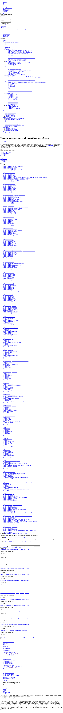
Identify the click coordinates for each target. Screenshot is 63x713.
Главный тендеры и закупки (9, 303)
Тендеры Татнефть (7, 451)
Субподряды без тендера (8, 122)
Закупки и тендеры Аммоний (9, 321)
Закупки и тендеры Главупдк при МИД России (13, 201)
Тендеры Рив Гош (6, 428)
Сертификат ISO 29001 (13, 102)
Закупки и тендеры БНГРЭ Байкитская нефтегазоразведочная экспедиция (18, 481)
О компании (5, 640)
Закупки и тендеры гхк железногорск (11, 268)
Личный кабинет (4, 24)
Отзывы (4, 131)
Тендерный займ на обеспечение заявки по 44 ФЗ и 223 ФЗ (20, 76)
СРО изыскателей (11, 87)
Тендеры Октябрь (6, 418)
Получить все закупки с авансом (7, 636)
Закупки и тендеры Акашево (9, 298)
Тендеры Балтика (6, 358)
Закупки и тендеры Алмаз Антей (10, 305)
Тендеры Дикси (6, 374)
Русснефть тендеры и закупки (9, 279)
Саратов (46, 706)
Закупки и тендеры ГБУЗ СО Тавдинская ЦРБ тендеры (14, 169)
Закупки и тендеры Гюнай (8, 186)
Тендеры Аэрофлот (7, 356)
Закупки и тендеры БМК (8, 478)
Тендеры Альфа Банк (7, 362)
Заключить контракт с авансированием (8, 29)
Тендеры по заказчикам (10, 115)
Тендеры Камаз (6, 383)
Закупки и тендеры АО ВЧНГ (9, 337)
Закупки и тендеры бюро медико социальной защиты (14, 520)
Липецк (28, 703)
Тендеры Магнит (6, 394)
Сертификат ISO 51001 (13, 103)
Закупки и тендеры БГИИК (9, 455)
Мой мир (5, 688)
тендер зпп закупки (7, 484)
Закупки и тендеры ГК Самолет (9, 188)
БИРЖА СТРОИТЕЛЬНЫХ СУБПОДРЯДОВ (12, 666)
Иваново (21, 702)
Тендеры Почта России (8, 422)
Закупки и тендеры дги (8, 339)
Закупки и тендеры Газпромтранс (10, 529)
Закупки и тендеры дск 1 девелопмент (11, 522)
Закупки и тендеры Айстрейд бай (10, 283)
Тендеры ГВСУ (6, 343)
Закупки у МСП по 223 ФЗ (11, 129)
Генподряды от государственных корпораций (14, 118)
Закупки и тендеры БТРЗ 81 (9, 503)
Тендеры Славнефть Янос (8, 441)
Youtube (4, 690)
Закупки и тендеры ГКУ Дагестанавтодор (12, 193)
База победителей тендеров (11, 126)
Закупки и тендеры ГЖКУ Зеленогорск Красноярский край (15, 179)
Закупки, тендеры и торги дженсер (10, 364)
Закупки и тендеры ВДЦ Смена (9, 241)
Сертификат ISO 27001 (13, 100)
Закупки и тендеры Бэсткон (9, 518)
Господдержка (6, 127)
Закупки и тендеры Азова (8, 262)
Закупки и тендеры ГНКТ (8, 210)
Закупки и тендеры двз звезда (9, 326)
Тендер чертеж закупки (8, 352)
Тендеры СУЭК (6, 450)
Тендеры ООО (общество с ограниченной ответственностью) (16, 477)
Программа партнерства (8, 656)
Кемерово (52, 702)
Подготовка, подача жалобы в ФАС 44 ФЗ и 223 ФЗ (19, 62)
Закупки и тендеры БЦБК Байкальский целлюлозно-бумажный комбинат (18, 512)
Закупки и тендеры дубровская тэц (10, 527)
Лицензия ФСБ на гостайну (14, 108)
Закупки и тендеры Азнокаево (9, 258)
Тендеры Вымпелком (7, 367)
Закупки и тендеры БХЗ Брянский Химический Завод (14, 509)
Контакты (5, 135)
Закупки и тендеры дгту (8, 332)
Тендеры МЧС (6, 490)
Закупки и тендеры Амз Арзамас (10, 324)
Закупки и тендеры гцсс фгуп (9, 284)
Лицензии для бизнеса (10, 105)
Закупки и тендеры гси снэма (9, 236)
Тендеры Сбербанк (7, 333)
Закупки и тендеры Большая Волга (10, 487)
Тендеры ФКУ (6, 340)
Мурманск (57, 703)
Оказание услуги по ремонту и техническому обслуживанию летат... (14, 574)
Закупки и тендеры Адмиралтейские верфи (12, 250)
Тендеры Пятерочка (7, 427)
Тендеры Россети (6, 432)
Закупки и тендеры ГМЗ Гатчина (10, 202)
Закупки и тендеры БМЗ (8, 476)
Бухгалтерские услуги (10, 66)
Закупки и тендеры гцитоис (9, 274)
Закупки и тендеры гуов (8, 256)
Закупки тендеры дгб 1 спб (8, 335)
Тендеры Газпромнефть (8, 370)
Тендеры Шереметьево (7, 468)
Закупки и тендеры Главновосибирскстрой (12, 197)
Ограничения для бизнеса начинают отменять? (15, 537)
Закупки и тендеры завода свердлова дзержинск (13, 396)
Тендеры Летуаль (6, 389)
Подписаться (37, 546)
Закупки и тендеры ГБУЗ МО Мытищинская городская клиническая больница (19, 530)
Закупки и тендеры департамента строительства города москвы (16, 347)
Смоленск (58, 706)
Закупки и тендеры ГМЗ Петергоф (10, 203)
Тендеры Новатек (6, 417)
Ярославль (10, 708)
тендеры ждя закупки (7, 456)
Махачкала (46, 703)
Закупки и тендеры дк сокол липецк (10, 413)
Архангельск (4, 701)
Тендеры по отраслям (9, 114)
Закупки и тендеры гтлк (8, 246)
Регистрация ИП (11, 65)
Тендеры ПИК (6, 420)
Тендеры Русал (6, 438)
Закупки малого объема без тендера (12, 121)
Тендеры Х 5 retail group (8, 467)
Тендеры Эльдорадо (7, 469)
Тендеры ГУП (6, 485)
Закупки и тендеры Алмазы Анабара (10, 311)
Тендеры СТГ (6, 444)
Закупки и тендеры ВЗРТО (8, 273)
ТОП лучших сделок (9, 133)
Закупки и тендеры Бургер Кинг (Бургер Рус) (12, 505)
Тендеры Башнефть (7, 359)
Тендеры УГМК (6, 460)
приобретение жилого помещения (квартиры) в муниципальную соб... (15, 549)
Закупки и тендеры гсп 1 (8, 239)
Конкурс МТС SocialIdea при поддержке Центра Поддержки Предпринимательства (22, 541)
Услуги (4, 48)
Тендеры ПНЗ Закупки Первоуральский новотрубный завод (15, 403)
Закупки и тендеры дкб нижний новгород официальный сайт (16, 489)
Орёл (47, 704)
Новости (5, 2)
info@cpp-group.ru (12, 30)
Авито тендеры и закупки (8, 206)
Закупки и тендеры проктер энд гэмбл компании (13, 291)
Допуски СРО (8, 81)
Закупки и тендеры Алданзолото (10, 307)
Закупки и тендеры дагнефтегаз (9, 306)
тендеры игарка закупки (8, 411)
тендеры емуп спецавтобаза (9, 416)
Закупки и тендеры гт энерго (9, 248)
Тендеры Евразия (6, 377)
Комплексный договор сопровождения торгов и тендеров (20, 50)
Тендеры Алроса (6, 353)
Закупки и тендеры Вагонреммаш (10, 229)
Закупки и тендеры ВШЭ (8, 237)
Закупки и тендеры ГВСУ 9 (9, 175)
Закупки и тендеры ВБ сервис (9, 233)
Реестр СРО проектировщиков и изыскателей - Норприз (20, 91)
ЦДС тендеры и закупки (8, 310)
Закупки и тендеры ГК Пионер (9, 190)
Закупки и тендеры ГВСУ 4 (9, 173)
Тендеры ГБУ (6, 344)
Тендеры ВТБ (6, 366)
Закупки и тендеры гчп (8, 286)
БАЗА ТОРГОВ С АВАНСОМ (9, 660)
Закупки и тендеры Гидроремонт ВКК (11, 180)
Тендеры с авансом (7, 110)
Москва (52, 703)
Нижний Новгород (14, 704)
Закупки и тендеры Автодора (9, 211)
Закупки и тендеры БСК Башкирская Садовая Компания (15, 497)
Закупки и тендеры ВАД (8, 221)
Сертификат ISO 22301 (13, 98)
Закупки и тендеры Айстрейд (9, 275)
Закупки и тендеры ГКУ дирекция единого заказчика (14, 195)
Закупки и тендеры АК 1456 (9, 300)
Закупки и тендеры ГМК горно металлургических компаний (15, 207)
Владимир (56, 701)
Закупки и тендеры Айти (8, 278)
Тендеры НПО (6, 341)
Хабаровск (53, 707)
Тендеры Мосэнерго (7, 409)
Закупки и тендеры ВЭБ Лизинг (10, 345)
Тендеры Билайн (6, 365)
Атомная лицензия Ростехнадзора (15, 109)
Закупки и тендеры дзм (8, 388)
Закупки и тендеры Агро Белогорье (10, 245)
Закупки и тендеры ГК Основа (9, 191)
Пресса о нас (8, 44)
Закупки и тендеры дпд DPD (9, 511)
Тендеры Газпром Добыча (8, 368)
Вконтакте (5, 691)
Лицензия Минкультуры (13, 106)
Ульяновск (44, 707)
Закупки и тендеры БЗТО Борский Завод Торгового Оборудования (17, 465)
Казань (35, 702)
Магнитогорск (35, 703)
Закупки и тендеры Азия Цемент (10, 267)
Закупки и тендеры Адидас (8, 247)
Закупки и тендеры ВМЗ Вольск (10, 299)
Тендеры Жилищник (7, 379)
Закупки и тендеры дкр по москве (10, 410)
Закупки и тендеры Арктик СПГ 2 (10, 213)
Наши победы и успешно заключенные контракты (16, 132)
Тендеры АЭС (6, 492)
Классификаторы (6, 10)
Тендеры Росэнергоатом (8, 435)
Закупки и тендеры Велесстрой (9, 254)
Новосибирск (38, 704)
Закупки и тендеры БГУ (8, 458)
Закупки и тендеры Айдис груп (9, 285)
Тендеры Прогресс (7, 424)
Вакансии (7, 45)
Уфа (49, 707)
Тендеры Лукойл (6, 325)
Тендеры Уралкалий (7, 462)
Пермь (60, 704)
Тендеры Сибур (6, 440)
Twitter (4, 693)
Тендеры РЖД (6, 329)
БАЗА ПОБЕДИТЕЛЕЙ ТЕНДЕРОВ (11, 667)
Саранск (41, 706)
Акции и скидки (6, 648)
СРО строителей (11, 89)
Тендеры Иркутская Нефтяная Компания (11, 381)
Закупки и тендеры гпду (8, 222)
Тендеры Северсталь (7, 439)
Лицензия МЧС (11, 107)
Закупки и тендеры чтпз (8, 348)
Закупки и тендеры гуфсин (8, 240)
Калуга (47, 702)
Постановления (6, 9)
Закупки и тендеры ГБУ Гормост (10, 167)
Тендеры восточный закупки (9, 317)
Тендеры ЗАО (6, 336)
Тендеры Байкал (6, 357)
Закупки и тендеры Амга (8, 318)
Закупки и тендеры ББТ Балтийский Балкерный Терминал (15, 401)
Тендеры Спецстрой (7, 442)
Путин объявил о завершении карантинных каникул (16, 533)
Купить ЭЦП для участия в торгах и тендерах (17, 55)
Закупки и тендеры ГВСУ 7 (9, 170)
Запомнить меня (5, 23)
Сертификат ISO (11, 95)
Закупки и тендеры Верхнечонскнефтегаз (11, 265)
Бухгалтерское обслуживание (14, 73)
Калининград (41, 702)
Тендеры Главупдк (7, 373)
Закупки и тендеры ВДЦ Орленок (10, 243)
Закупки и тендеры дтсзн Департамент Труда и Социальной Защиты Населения (19, 525)
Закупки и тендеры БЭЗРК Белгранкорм (11, 461)
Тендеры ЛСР (6, 391)
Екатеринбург (15, 702)
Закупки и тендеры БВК (8, 449)
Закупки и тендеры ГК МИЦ (9, 189)
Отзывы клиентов (7, 646)
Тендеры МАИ (6, 397)
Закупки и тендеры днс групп (9, 501)
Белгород (22, 701)
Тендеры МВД (6, 488)
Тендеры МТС (6, 412)
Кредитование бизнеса (10, 75)
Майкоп (41, 703)
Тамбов (12, 707)
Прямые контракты (7, 117)
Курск (24, 703)
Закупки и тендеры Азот (8, 255)
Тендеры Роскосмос (7, 430)
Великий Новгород (41, 701)
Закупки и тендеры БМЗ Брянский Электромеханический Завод (16, 519)
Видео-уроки (5, 7)
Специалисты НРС (12, 86)
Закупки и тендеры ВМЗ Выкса (9, 301)
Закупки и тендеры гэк (8, 295)
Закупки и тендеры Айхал (8, 280)
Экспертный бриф (49, 145)
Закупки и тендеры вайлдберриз (10, 226)
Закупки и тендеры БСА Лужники (10, 498)
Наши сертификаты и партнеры (12, 42)
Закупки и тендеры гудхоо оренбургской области (13, 263)
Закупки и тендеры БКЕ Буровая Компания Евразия (14, 473)
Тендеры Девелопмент (7, 475)
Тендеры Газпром (6, 322)
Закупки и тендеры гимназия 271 (10, 182)
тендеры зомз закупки (7, 479)
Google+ (4, 689)
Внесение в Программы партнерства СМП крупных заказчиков (21, 58)
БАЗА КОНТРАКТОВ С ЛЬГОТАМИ (11, 653)
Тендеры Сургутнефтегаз (8, 445)
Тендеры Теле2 (6, 453)
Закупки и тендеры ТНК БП (9, 495)
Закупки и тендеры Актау (8, 296)
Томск (25, 707)
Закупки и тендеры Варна (8, 223)
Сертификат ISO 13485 (13, 96)
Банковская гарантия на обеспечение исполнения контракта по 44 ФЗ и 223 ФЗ (24, 77)
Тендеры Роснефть (7, 330)
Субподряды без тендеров (8, 665)
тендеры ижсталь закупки (8, 423)
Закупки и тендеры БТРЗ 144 (9, 502)
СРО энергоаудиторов (12, 83)
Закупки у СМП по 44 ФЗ (10, 128)
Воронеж (8, 702)
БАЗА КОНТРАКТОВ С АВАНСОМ (13, 111)
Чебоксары (59, 707)
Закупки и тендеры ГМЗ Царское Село (11, 204)
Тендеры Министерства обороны (10, 402)
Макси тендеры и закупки (8, 292)
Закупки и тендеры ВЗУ (8, 276)
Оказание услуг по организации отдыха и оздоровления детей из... (14, 561)
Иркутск (31, 702)
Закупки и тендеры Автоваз (9, 218)
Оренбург (51, 704)
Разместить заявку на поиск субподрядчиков (14, 125)
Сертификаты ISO (9, 93)
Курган (20, 703)
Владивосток (49, 701)
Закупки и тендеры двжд (8, 323)
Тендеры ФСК (6, 346)
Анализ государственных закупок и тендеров (17, 54)
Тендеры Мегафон (7, 399)
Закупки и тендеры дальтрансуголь (10, 309)
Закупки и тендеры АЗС (8, 264)
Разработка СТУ (11, 85)
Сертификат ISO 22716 (13, 99)
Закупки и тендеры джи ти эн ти (10, 372)
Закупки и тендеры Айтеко (8, 287)
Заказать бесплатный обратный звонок (25, 29)
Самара (27, 706)
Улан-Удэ (39, 707)
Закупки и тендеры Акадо (8, 288)
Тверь (16, 707)
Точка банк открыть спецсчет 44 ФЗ (15, 67)
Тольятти (21, 707)
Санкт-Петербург (34, 706)
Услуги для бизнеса (7, 650)
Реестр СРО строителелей (13, 92)
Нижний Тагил (23, 704)
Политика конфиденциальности (9, 678)
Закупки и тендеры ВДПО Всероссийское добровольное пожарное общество (19, 251)
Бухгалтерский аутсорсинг (13, 72)
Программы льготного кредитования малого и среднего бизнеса (21, 80)
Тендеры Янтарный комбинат (9, 472)
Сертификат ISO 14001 (13, 94)
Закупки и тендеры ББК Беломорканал (11, 398)
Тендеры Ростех (6, 433)
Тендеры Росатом (6, 429)
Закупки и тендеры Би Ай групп (10, 466)
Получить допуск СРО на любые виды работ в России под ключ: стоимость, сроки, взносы (27, 82)
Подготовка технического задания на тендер (17, 59)
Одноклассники (6, 692)
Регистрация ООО (12, 64)
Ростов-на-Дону (16, 706)
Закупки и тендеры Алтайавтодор (10, 312)
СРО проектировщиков (13, 88)
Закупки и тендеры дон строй (9, 506)
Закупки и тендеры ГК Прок (9, 192)
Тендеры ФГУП (6, 486)
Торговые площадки (7, 5)
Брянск (34, 701)
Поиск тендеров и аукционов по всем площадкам (18, 51)
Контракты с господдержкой (9, 652)
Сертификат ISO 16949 (13, 97)
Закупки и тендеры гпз (8, 224)
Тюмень (34, 707)
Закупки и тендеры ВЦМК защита (10, 334)
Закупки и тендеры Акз (8, 289)
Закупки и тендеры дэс (8, 528)
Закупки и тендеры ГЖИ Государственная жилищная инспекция (16, 178)
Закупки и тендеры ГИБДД (8, 181)
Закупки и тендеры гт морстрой (9, 252)
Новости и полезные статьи (6, 532)
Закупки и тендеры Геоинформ (9, 176)
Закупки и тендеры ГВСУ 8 (9, 174)
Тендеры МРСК (6, 408)
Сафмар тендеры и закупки (8, 277)
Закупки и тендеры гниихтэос (9, 214)
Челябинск (4, 708)
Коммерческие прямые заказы (9, 668)
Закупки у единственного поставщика (13, 120)
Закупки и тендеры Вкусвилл (9, 290)
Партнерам (7, 47)
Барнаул (16, 701)
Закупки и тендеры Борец (8, 494)
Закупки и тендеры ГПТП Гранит (10, 219)
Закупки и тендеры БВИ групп (9, 446)
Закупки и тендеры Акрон (8, 294)
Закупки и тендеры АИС (8, 272)
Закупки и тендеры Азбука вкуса (10, 253)
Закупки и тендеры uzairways (9, 266)
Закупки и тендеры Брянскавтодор (10, 496)
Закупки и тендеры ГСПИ (8, 232)
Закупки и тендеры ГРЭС (8, 225)
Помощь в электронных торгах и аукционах (17, 60)
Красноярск (14, 703)
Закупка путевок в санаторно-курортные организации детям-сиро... (14, 555)
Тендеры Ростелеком (7, 431)
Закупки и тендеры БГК (8, 452)
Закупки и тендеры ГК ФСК (9, 184)
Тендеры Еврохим (7, 378)
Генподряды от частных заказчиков (12, 119)
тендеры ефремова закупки (8, 436)
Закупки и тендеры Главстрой (9, 196)
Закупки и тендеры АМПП (8, 314)
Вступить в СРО (11, 84)
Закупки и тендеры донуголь (9, 510)
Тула (30, 707)
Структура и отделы (9, 43)
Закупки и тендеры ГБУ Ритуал (9, 168)
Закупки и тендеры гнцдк (8, 217)
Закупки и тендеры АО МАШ (9, 215)
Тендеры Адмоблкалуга (8, 350)
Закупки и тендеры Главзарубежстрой (11, 199)
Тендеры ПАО (6, 319)
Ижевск (26, 702)
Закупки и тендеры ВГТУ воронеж (10, 234)
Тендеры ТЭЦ (6, 491)
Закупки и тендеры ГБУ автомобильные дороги (13, 166)
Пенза (56, 704)
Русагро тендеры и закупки (8, 281)
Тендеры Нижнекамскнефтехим (9, 414)
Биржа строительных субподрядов (12, 124)
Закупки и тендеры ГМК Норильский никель (12, 208)
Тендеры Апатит (6, 354)
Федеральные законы (7, 8)
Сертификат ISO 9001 (12, 104)
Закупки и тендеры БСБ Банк (9, 499)
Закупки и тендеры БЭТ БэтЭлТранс (10, 514)
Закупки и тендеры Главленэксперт (10, 200)
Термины (5, 11)
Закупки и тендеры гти (8, 242)
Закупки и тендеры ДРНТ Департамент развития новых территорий (17, 516)
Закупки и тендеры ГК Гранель (9, 185)
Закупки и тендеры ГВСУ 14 (9, 171)
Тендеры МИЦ (6, 407)
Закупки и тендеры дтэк (8, 523)
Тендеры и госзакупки (10, 49)
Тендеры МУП (6, 480)
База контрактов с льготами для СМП (11, 675)
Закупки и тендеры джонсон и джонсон (11, 380)
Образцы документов (7, 4)
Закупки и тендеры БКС (8, 471)
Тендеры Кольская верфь (8, 384)
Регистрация (3, 26)
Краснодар (2, 28)
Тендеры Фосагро (6, 464)
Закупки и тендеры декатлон (9, 187)
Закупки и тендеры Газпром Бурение (11, 507)
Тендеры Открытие (7, 419)
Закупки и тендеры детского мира (10, 351)
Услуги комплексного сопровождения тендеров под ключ (20, 52)
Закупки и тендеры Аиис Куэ (9, 269)
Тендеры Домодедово (7, 375)
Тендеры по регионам (7, 661)
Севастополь (52, 706)
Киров (57, 702)
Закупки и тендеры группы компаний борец (12, 230)
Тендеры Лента (6, 386)
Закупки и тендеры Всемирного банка (11, 313)
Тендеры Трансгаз (7, 454)
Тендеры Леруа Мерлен (8, 387)
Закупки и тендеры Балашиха (9, 395)
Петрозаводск (5, 706)
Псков (10, 706)
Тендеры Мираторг (7, 405)
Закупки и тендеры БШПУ (8, 513)
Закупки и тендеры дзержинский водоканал (12, 385)
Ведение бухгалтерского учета (14, 69)
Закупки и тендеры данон (8, 302)
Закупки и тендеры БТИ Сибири (10, 500)
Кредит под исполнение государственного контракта (19, 78)
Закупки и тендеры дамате (8, 297)
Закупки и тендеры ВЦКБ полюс (10, 331)
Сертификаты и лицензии (8, 642)
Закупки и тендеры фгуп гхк (9, 270)
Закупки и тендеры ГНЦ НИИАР (10, 212)
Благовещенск (28, 701)
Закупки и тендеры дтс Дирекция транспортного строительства (16, 524)
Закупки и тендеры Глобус (8, 198)
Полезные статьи (6, 3)
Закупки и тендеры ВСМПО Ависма (10, 320)
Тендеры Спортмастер (7, 443)
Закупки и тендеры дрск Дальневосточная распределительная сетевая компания (20, 521)
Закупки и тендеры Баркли (8, 390)
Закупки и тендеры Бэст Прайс (9, 517)
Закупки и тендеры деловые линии (10, 355)
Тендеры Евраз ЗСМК (7, 376)
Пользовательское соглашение (9, 677)
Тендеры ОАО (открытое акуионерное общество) (13, 315)
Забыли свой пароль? (5, 27)
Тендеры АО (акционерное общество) (11, 474)
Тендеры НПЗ (6, 483)
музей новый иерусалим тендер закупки (11, 421)
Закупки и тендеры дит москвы (9, 406)
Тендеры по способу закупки (11, 116)
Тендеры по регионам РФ (10, 113)
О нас (4, 41)
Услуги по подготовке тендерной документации (18, 53)
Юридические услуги (9, 61)
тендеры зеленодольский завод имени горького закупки (14, 434)
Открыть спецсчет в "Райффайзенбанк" (16, 71)
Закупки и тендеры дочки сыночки (10, 508)
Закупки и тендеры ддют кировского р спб (12, 342)
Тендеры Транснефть (7, 457)
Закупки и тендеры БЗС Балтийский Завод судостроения (15, 463)
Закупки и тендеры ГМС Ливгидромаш (11, 209)
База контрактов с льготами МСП (12, 130)
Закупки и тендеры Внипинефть (10, 308)
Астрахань (11, 701)
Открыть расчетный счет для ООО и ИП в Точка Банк (19, 70)
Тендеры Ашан (6, 363)
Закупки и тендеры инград (8, 220)
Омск (43, 704)
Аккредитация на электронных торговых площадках (19, 56)
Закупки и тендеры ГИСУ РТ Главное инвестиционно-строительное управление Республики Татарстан (25, 177)
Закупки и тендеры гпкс (8, 228)
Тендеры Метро (6, 400)
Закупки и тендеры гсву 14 (8, 235)
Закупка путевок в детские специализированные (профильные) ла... (14, 568)
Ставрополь (6, 707)
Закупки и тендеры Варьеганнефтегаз (11, 231)
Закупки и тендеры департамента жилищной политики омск (15, 361)
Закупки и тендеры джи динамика (10, 369)
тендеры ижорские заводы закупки (10, 425)
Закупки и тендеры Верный (9, 259)
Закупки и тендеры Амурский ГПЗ (10, 328)
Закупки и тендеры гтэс (8, 244)
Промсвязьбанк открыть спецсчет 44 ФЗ (16, 74)
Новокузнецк (30, 704)
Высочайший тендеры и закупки (10, 257)
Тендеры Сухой (6, 447)
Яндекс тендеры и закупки (8, 261)
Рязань (22, 706)
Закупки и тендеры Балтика (9, 392)
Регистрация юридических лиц (14, 63)
